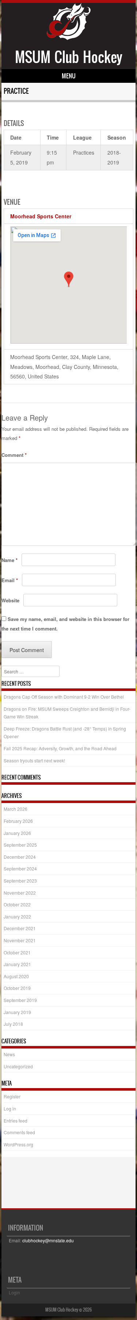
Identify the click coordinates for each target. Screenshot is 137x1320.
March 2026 (15, 809)
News (9, 1054)
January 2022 (17, 916)
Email (9, 580)
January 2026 (17, 833)
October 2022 (17, 904)
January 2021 (17, 964)
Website (10, 600)
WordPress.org (18, 1144)
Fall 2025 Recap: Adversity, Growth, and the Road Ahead (60, 748)
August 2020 (16, 976)
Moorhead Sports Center (40, 216)
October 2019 (17, 988)
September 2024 (20, 868)
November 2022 (20, 893)
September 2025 (20, 845)
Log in (10, 1108)
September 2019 (20, 1000)
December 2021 (20, 928)
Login (14, 1292)
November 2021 (20, 940)
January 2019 (17, 1012)
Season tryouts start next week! (34, 760)
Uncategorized (18, 1066)
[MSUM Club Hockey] (69, 37)
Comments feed (19, 1132)
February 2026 (18, 821)
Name (9, 560)
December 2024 (20, 857)
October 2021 (17, 952)
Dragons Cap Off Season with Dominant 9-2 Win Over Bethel (64, 697)
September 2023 (20, 880)
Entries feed (15, 1120)
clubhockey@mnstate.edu (48, 1240)
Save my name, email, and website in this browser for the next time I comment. (65, 623)
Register (12, 1096)
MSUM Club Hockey (68, 57)
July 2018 (13, 1024)
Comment (14, 454)
